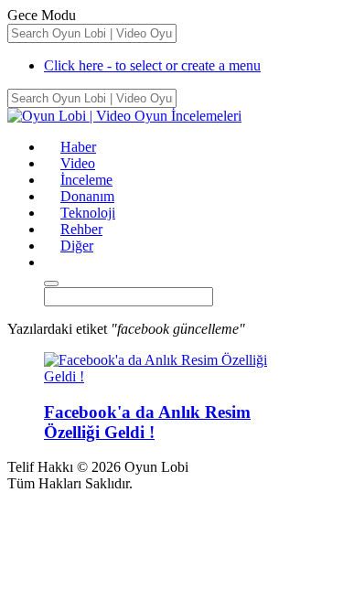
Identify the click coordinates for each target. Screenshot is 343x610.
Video (77, 163)
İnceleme (86, 179)
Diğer (76, 245)
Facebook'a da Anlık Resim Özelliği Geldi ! (147, 422)
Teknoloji (87, 212)
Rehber (81, 229)
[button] (52, 262)
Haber (78, 147)
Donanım (87, 196)
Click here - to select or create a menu (152, 65)
